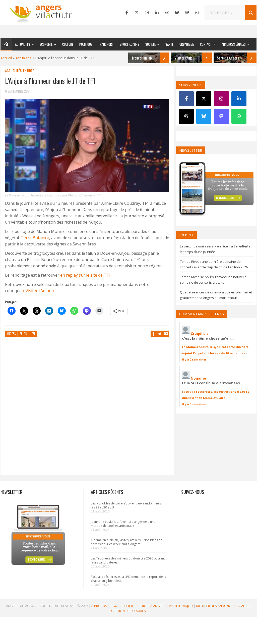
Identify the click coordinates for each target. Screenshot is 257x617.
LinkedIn (166, 334)
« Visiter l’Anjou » (38, 290)
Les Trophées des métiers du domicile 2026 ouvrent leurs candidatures (128, 560)
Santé (169, 44)
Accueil (6, 58)
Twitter (160, 334)
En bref (28, 70)
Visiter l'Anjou (181, 605)
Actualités (22, 44)
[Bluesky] (176, 12)
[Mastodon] (186, 12)
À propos (99, 605)
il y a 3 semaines (194, 404)
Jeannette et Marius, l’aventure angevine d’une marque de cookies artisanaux (123, 524)
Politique (85, 44)
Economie (46, 44)
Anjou (23, 334)
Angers (11, 334)
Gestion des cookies (128, 610)
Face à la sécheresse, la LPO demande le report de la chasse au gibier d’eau (128, 579)
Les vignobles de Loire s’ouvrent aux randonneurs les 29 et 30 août (126, 505)
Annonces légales (234, 44)
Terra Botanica (35, 237)
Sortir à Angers (152, 605)
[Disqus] (87, 411)
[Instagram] (146, 12)
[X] (136, 12)
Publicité (127, 605)
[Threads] (166, 12)
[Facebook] (126, 12)
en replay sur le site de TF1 (85, 275)
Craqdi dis (200, 333)
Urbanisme (186, 44)
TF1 (33, 334)
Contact (206, 44)
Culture (67, 44)
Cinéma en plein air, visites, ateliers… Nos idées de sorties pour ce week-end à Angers (126, 542)
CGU (113, 605)
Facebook (154, 334)
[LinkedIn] (156, 12)
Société (150, 44)
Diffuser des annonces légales (222, 605)
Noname (198, 378)
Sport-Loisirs (129, 44)
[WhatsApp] (197, 12)
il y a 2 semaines (194, 359)
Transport (106, 44)
